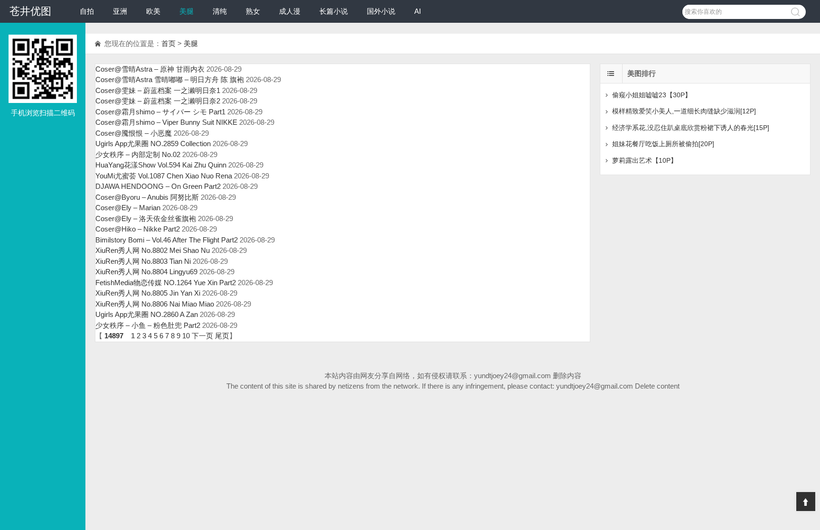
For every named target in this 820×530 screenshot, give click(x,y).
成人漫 (289, 11)
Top (805, 501)
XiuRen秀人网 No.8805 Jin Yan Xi (147, 293)
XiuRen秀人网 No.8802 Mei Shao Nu (152, 250)
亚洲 (120, 11)
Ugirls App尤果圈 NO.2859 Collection (153, 143)
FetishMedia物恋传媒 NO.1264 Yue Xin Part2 (165, 283)
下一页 (202, 336)
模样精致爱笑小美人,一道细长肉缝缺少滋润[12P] (684, 111)
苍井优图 (30, 11)
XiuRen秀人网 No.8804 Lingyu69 (146, 272)
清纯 (220, 11)
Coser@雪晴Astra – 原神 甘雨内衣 (150, 69)
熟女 (253, 11)
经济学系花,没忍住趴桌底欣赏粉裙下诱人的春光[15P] (690, 127)
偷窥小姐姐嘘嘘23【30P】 (651, 95)
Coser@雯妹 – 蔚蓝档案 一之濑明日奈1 (157, 90)
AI (417, 11)
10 (186, 336)
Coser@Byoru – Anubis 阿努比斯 (147, 197)
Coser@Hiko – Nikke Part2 (137, 229)
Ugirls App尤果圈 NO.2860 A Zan (146, 314)
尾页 (222, 336)
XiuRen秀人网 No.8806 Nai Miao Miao (154, 304)
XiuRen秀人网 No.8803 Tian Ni (143, 261)
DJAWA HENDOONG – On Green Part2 (158, 186)
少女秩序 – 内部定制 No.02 (137, 154)
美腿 (186, 11)
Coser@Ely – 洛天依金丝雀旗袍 (145, 218)
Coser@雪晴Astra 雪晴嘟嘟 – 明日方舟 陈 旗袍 (169, 79)
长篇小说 (333, 11)
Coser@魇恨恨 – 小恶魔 (133, 133)
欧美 (153, 11)
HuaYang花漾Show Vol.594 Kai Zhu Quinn (160, 165)
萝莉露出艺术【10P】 (644, 160)
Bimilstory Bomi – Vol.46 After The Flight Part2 (166, 240)
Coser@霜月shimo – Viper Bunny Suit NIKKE (166, 122)
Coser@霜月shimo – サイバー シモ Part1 (160, 112)
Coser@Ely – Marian (127, 208)
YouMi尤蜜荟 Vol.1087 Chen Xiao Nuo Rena (163, 176)
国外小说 (381, 11)
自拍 (87, 11)
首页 (168, 43)
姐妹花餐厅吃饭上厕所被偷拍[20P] (663, 144)
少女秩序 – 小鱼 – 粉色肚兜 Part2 (147, 325)
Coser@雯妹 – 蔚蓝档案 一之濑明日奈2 (157, 101)
